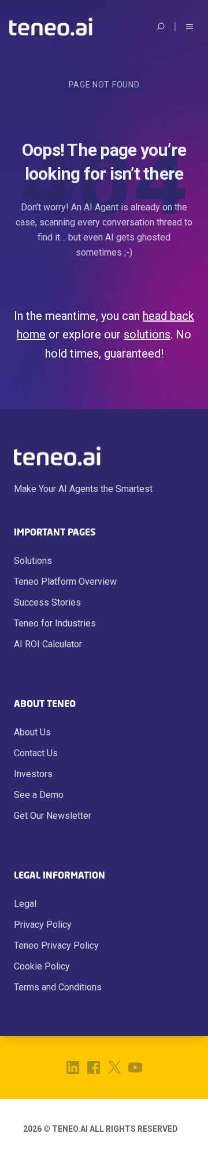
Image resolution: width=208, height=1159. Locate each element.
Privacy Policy (43, 924)
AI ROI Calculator (48, 644)
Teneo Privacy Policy (56, 945)
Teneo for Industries (55, 623)
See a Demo (39, 794)
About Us (32, 732)
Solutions (33, 560)
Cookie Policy (42, 966)
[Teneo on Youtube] (135, 1067)
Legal (25, 903)
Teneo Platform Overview (65, 581)
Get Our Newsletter (52, 815)
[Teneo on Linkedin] (73, 1067)
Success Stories (47, 602)
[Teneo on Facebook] (94, 1067)
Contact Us (36, 753)
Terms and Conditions (58, 987)
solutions (147, 334)
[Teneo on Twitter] (114, 1067)
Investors (33, 773)
